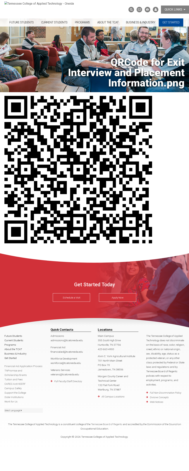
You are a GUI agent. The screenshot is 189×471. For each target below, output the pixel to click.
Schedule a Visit (71, 297)
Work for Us (11, 401)
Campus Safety (13, 388)
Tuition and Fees (13, 379)
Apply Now (117, 297)
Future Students (21, 22)
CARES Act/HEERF (15, 383)
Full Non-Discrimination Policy (165, 392)
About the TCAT (108, 22)
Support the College (15, 392)
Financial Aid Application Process (23, 366)
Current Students (54, 22)
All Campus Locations (113, 396)
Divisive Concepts (159, 397)
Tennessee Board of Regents (106, 424)
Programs (82, 22)
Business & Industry (140, 22)
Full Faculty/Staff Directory (68, 381)
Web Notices (156, 401)
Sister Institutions (14, 397)
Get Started (171, 22)
